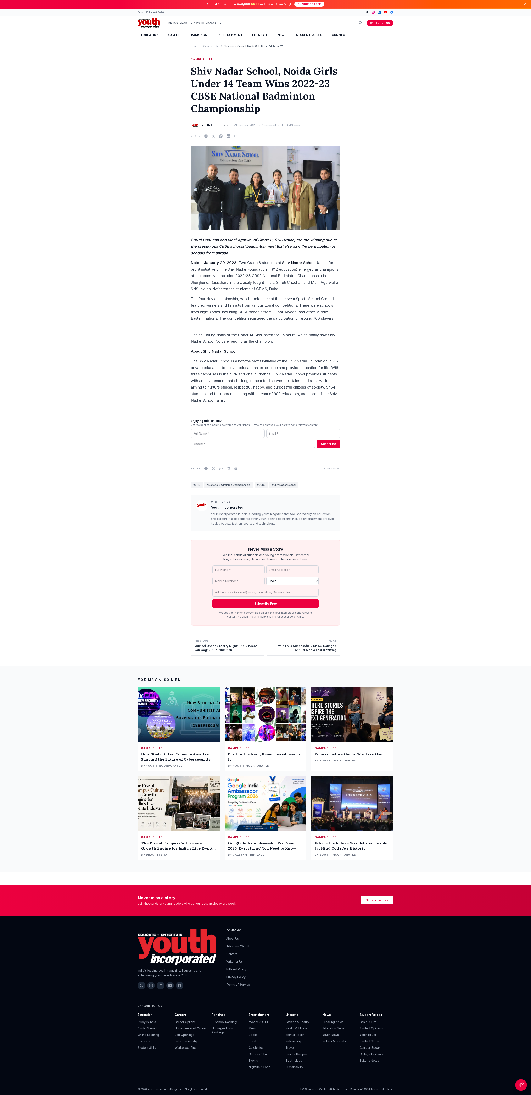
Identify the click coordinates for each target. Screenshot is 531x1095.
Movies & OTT (259, 1022)
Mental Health (295, 1035)
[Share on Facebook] (206, 136)
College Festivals (371, 1054)
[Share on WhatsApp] (221, 136)
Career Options (185, 1022)
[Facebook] (391, 12)
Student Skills (147, 1047)
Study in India (147, 1022)
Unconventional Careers (191, 1028)
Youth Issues (368, 1035)
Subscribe (328, 444)
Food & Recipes (296, 1054)
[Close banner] (525, 4)
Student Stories (370, 1041)
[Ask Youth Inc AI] (521, 1085)
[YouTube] (385, 12)
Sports (253, 1041)
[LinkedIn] (379, 12)
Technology (294, 1060)
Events (253, 1060)
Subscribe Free (309, 4)
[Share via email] (236, 136)
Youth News (331, 1035)
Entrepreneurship (186, 1041)
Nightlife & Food (259, 1067)
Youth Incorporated (227, 507)
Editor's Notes (369, 1060)
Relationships (295, 1041)
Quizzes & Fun (258, 1054)
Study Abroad (147, 1028)
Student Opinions (371, 1028)
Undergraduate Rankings (222, 1030)
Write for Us (380, 22)
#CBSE (261, 484)
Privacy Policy (236, 977)
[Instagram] (373, 12)
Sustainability (294, 1067)
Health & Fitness (296, 1028)
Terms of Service (238, 984)
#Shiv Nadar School (284, 484)
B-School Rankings (225, 1022)
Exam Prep (145, 1041)
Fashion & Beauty (297, 1022)
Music (253, 1028)
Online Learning (148, 1035)
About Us (232, 938)
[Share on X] (213, 136)
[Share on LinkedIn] (228, 136)
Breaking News (333, 1022)
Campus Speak (370, 1047)
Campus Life (211, 46)
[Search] (360, 23)
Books (253, 1035)
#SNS (196, 484)
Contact (231, 954)
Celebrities (256, 1047)
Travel (290, 1047)
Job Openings (184, 1035)
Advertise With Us (238, 946)
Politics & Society (334, 1041)
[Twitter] (366, 12)
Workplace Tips (185, 1047)
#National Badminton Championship (228, 484)
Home (194, 46)
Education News (334, 1028)
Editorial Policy (236, 969)
